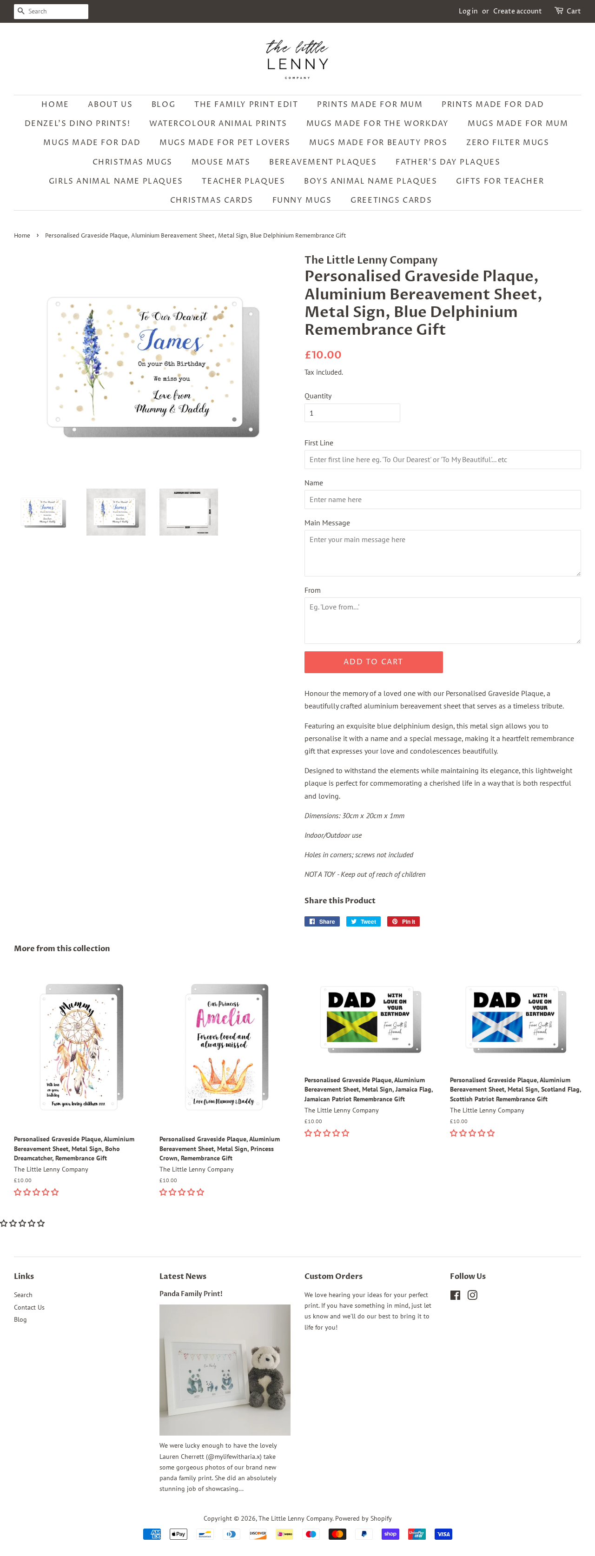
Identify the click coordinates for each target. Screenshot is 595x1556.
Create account (517, 11)
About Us (110, 104)
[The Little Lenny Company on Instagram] (472, 1297)
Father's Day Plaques (448, 162)
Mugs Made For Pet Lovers (224, 143)
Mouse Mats (221, 162)
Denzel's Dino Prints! (78, 124)
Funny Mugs (302, 200)
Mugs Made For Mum (518, 124)
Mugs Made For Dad (91, 143)
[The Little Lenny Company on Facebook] (455, 1297)
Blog (163, 104)
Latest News (182, 1276)
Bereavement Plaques (323, 162)
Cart (574, 11)
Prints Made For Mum (370, 104)
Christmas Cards (211, 200)
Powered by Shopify (363, 1518)
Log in (468, 11)
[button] (37, 1192)
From (312, 590)
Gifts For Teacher (500, 181)
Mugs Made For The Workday (377, 124)
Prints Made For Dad (493, 104)
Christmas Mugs (132, 162)
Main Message (327, 522)
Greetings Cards (391, 200)
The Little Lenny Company (295, 1518)
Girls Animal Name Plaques (116, 181)
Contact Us (29, 1307)
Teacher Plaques (243, 181)
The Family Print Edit (246, 104)
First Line (318, 442)
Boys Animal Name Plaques (370, 181)
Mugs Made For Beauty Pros (378, 143)
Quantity (317, 395)
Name (313, 482)
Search (23, 1295)
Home (55, 104)
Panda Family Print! (191, 1294)
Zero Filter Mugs (507, 143)
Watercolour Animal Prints (218, 124)
